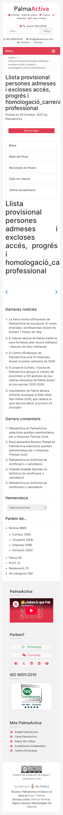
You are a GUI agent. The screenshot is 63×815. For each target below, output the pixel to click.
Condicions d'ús (31, 778)
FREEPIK (32, 806)
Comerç (17, 534)
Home (11, 57)
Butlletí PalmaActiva (26, 732)
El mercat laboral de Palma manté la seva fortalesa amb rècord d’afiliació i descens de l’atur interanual (33, 342)
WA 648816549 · (15, 39)
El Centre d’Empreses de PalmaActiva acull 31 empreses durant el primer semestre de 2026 (32, 357)
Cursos (46, 15)
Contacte (25, 42)
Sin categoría (17, 573)
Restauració (16, 568)
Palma (13, 557)
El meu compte (38, 18)
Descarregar (31, 130)
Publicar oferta (29, 15)
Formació (18, 550)
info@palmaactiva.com (41, 39)
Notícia (13, 528)
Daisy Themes (36, 795)
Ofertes (15, 15)
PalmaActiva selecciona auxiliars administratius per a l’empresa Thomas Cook (31, 432)
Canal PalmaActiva (26, 736)
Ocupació (18, 539)
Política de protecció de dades (31, 774)
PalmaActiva (13, 119)
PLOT (12, 563)
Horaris (39, 42)
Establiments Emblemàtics (30, 746)
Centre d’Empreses (26, 750)
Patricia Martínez (41, 799)
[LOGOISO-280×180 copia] (31, 696)
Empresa (21, 18)
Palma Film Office (25, 741)
